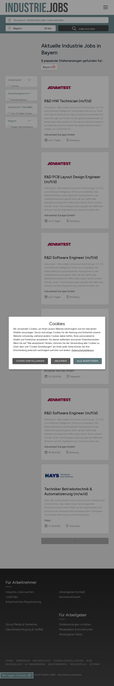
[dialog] (57, 343)
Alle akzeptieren (87, 361)
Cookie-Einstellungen (30, 361)
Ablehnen (61, 361)
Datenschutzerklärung (83, 350)
